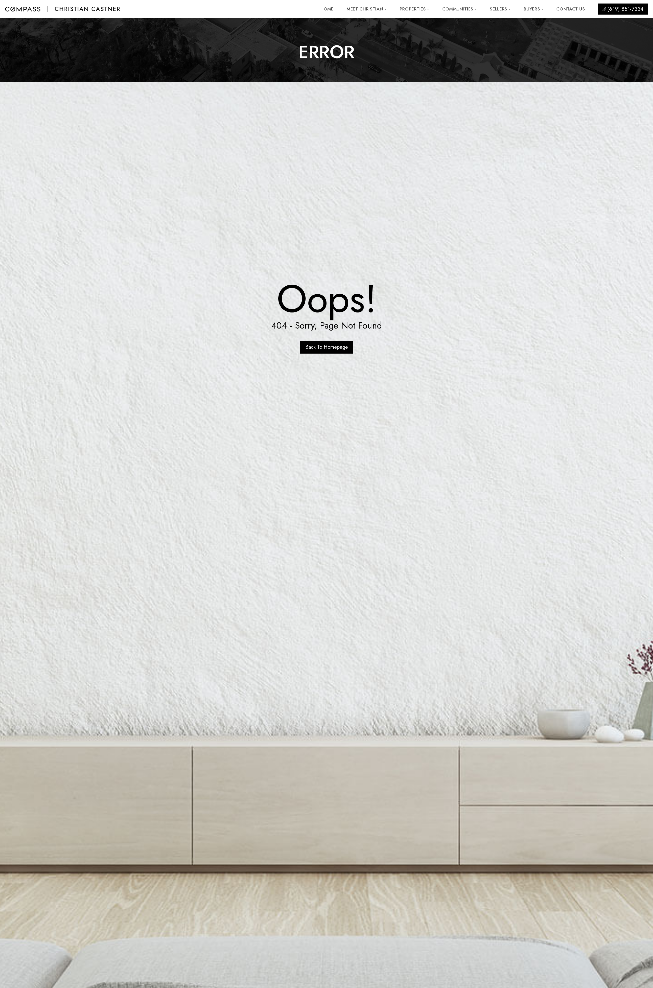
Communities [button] (457, 9)
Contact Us (570, 9)
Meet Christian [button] (365, 9)
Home (327, 9)
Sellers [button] (498, 9)
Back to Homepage (326, 347)
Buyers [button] (532, 9)
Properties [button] (413, 9)
